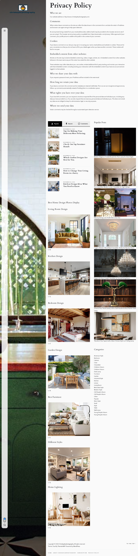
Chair (95, 363)
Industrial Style (98, 378)
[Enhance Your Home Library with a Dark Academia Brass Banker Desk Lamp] (115, 293)
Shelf (95, 403)
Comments (84, 124)
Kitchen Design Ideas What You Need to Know (75, 185)
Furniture (97, 374)
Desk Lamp (97, 372)
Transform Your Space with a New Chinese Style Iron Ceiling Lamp (114, 341)
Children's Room (99, 367)
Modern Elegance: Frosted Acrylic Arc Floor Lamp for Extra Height (113, 157)
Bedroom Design (56, 303)
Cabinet (96, 360)
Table (95, 408)
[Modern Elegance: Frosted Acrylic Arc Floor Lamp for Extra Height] (115, 142)
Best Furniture (54, 397)
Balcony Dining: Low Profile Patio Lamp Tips (107, 218)
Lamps (96, 383)
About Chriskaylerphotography (64, 552)
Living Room (98, 385)
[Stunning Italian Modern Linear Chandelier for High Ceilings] (115, 172)
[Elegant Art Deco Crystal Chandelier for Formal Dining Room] (115, 263)
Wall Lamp (97, 410)
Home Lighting (55, 487)
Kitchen (96, 381)
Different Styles (55, 442)
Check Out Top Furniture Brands (74, 145)
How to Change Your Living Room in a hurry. (75, 171)
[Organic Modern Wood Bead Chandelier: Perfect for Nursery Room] (115, 233)
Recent (70, 124)
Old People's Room (99, 392)
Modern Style (98, 390)
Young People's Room (100, 412)
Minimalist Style (98, 387)
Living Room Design (57, 209)
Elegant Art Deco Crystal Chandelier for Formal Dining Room (112, 278)
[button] (88, 230)
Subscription (82, 552)
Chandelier (97, 365)
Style (95, 406)
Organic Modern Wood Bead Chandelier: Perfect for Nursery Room (114, 248)
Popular (56, 124)
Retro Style (97, 401)
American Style (98, 356)
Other (96, 396)
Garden (96, 376)
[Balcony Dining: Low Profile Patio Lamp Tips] (115, 202)
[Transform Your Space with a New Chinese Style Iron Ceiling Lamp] (115, 326)
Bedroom (97, 358)
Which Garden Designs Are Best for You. (75, 158)
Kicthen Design (55, 256)
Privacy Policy (93, 552)
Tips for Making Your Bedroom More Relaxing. (74, 132)
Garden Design (55, 350)
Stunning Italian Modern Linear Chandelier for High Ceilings (112, 187)
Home (50, 552)
